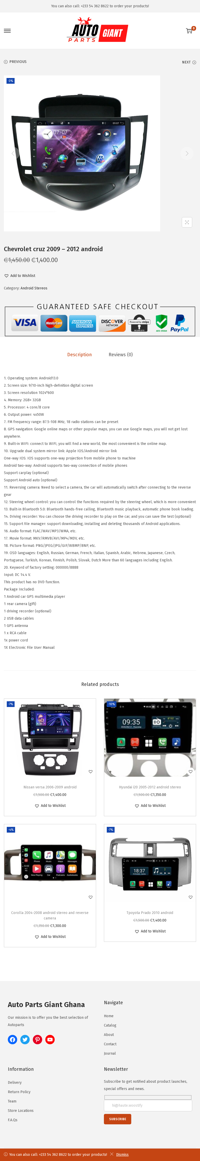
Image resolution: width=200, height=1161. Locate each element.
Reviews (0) (121, 355)
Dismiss (122, 1154)
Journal (110, 1053)
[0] (189, 31)
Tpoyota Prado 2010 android (150, 913)
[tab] (79, 354)
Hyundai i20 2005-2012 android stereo (150, 787)
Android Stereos (34, 288)
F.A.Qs (12, 1120)
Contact (110, 1044)
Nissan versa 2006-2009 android (50, 787)
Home (109, 1016)
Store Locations (21, 1110)
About (109, 1035)
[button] (19, 276)
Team (12, 1101)
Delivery (15, 1082)
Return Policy (19, 1092)
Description (79, 355)
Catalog (110, 1025)
